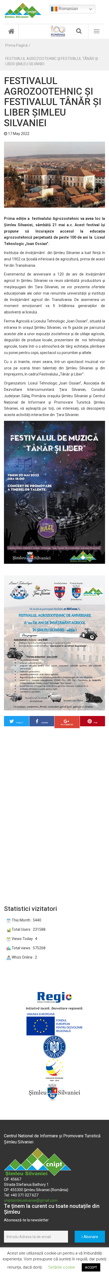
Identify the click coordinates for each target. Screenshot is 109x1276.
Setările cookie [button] (61, 1267)
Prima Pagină (16, 45)
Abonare (90, 1237)
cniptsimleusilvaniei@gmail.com (30, 1200)
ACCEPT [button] (91, 1267)
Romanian (67, 8)
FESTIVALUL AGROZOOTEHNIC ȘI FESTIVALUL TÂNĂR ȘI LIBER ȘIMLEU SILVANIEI (51, 61)
